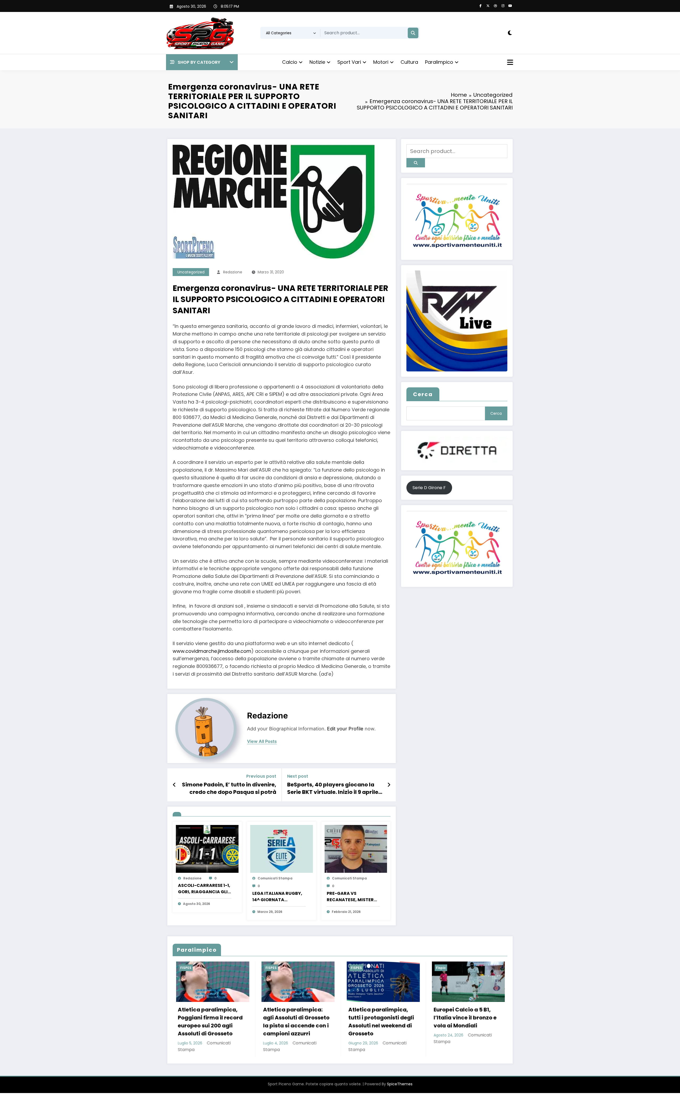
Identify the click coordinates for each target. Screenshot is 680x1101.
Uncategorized (191, 272)
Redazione (232, 272)
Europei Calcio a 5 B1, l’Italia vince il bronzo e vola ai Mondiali (309, 1017)
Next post (297, 776)
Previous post (261, 776)
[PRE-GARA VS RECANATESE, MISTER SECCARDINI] (356, 848)
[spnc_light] (510, 33)
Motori (380, 62)
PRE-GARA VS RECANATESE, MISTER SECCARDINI (350, 896)
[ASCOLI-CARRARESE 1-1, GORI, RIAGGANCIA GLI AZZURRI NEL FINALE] (207, 848)
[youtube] (510, 6)
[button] (202, 62)
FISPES (200, 968)
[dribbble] (495, 6)
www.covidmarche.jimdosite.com (212, 651)
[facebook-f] (480, 6)
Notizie (317, 62)
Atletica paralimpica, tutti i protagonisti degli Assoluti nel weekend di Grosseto (225, 1021)
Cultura (409, 62)
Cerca (423, 394)
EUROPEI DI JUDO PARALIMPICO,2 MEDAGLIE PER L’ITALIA (397, 1017)
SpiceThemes (400, 1092)
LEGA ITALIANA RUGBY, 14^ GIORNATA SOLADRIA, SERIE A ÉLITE (278, 896)
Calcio (289, 62)
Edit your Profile (345, 728)
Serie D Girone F (429, 488)
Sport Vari (349, 62)
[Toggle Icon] (509, 63)
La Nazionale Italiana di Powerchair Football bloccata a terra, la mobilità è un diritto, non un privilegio (482, 1025)
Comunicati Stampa (275, 878)
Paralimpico (439, 62)
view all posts (262, 741)
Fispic (285, 968)
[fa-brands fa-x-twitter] (488, 6)
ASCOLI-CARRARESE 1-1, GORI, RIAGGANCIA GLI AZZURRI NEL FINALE (204, 888)
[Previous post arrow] (174, 785)
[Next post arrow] (388, 785)
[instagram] (503, 6)
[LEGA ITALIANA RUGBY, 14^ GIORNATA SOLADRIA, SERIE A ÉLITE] (281, 848)
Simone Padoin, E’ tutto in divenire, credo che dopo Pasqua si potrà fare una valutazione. (229, 788)
